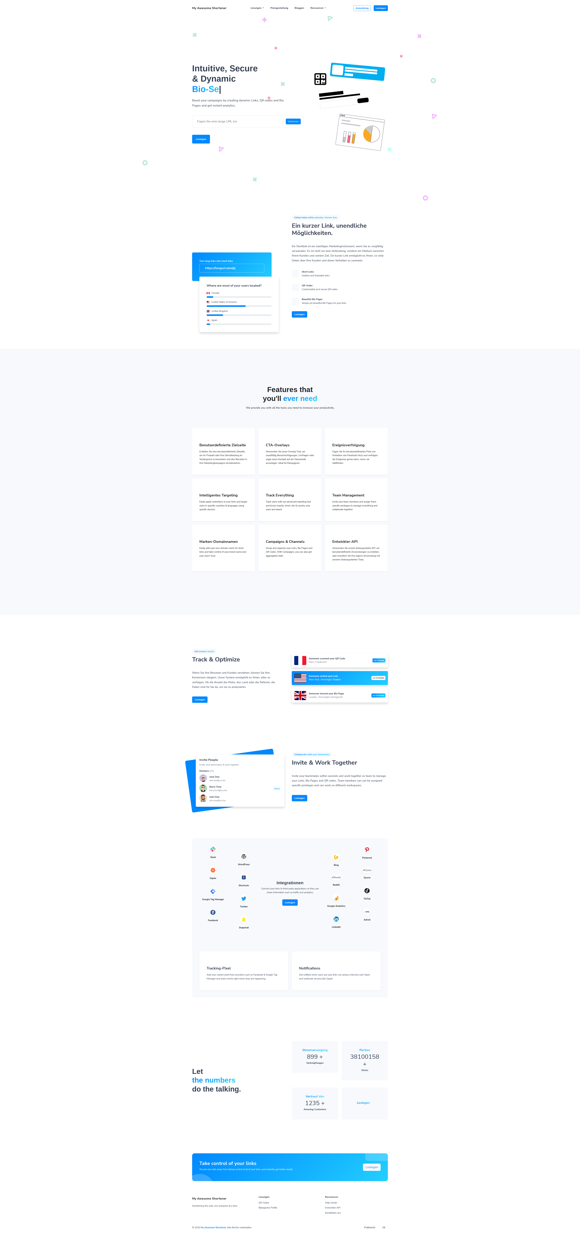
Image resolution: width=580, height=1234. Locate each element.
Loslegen (381, 8)
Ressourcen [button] (317, 8)
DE (383, 1227)
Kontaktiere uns (333, 1212)
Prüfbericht (369, 1227)
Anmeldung (362, 8)
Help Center (331, 1202)
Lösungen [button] (256, 8)
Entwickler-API (332, 1207)
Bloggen (299, 8)
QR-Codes (264, 1202)
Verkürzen (293, 121)
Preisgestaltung (279, 8)
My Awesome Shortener (213, 1227)
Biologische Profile (268, 1207)
